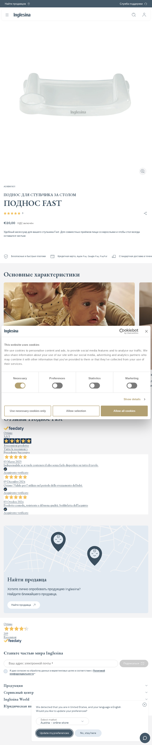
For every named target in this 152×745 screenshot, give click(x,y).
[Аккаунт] (144, 15)
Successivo (24, 452)
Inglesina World (16, 699)
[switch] (57, 386)
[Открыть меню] (7, 15)
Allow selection (76, 410)
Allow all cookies (124, 410)
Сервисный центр (19, 692)
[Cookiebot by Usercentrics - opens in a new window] (122, 331)
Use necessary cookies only (28, 410)
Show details (132, 399)
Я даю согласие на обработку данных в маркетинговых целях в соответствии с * (57, 672)
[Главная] (22, 15)
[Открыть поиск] (134, 15)
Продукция (13, 686)
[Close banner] (146, 331)
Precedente (10, 452)
